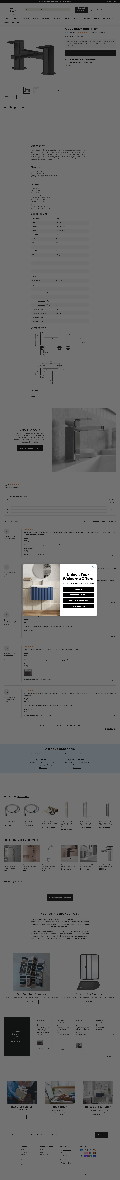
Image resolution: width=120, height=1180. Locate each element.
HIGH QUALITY (78, 589)
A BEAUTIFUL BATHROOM (78, 600)
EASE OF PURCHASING (78, 595)
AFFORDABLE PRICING (78, 606)
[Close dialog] (94, 566)
